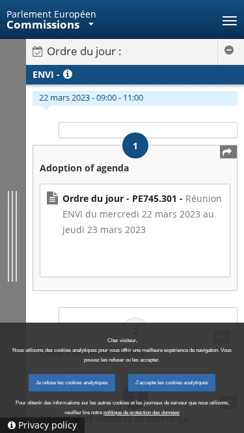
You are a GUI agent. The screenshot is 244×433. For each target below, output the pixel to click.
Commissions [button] (44, 24)
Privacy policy (47, 425)
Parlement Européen (51, 14)
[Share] (228, 151)
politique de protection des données (141, 412)
